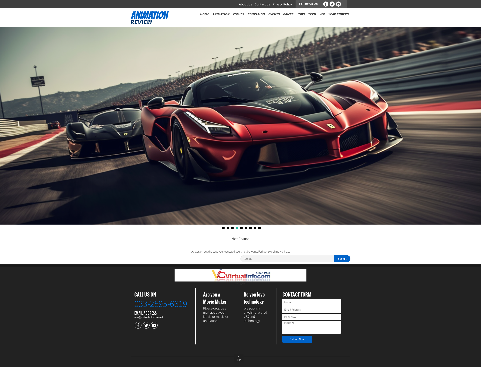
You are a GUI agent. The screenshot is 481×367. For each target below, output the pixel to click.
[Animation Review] (150, 17)
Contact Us (262, 4)
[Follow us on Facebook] (325, 4)
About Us (245, 4)
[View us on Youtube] (338, 4)
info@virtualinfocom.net (148, 317)
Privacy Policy (282, 4)
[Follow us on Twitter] (332, 4)
